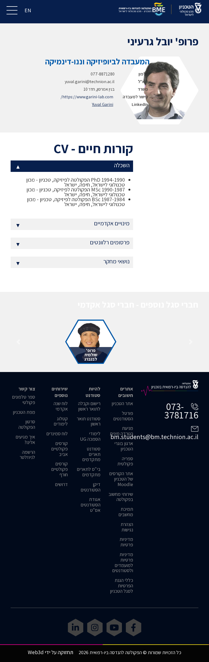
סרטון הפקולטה (27, 424)
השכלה (72, 166)
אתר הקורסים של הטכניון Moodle (121, 479)
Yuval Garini (102, 104)
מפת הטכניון (24, 412)
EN (27, 10)
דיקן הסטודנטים (90, 487)
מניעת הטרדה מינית (121, 430)
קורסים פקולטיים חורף (59, 469)
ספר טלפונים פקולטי (23, 399)
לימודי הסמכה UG (90, 436)
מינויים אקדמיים (72, 224)
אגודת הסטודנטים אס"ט (90, 505)
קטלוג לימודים (61, 421)
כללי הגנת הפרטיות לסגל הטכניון (121, 586)
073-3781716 (181, 410)
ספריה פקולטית (125, 461)
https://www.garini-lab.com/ (87, 97)
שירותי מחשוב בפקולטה (121, 496)
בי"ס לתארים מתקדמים (88, 471)
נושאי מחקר (72, 262)
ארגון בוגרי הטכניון (123, 446)
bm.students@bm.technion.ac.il (154, 436)
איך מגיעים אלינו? (25, 439)
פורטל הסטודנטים (123, 416)
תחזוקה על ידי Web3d (50, 652)
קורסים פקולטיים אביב (59, 449)
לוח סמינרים (57, 433)
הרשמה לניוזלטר (27, 454)
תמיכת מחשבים (125, 511)
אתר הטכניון (122, 403)
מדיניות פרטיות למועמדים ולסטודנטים (122, 562)
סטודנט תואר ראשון (88, 421)
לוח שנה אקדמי (61, 406)
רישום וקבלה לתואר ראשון (89, 406)
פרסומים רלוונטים (72, 243)
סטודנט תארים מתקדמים (91, 454)
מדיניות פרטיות (126, 542)
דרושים (61, 484)
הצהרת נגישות (127, 527)
